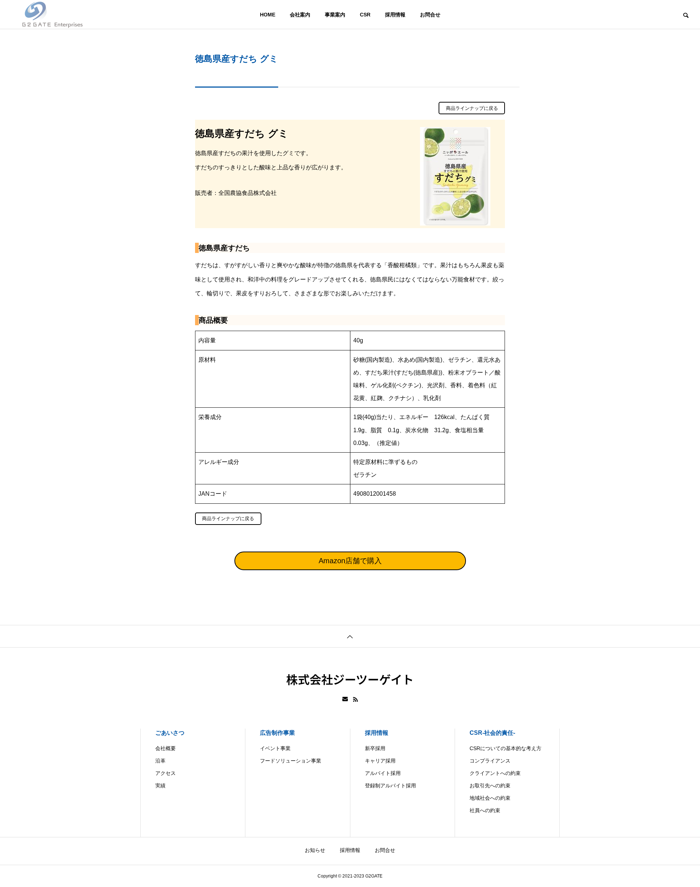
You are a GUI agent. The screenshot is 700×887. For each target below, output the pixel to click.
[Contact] (345, 699)
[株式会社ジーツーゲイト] (52, 14)
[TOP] (350, 636)
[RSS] (355, 699)
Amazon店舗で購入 (350, 561)
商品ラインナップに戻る (472, 108)
